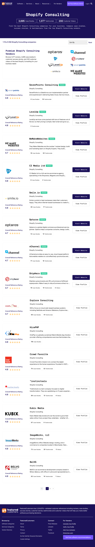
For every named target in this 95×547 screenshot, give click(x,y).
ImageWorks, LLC (39, 435)
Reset (90, 42)
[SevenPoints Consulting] (78, 65)
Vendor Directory (7, 530)
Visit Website (81, 89)
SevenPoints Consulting (43, 84)
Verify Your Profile (68, 527)
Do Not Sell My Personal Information (31, 536)
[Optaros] (55, 52)
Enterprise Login (68, 533)
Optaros (33, 219)
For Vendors (58, 4)
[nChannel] (78, 52)
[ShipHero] (78, 59)
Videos (57, 288)
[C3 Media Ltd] (55, 59)
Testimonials (46, 99)
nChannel (34, 246)
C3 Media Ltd (37, 165)
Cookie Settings (25, 539)
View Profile (81, 96)
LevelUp (33, 111)
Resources (45, 4)
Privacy (22, 530)
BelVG (33, 462)
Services (29, 4)
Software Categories (8, 524)
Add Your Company (69, 530)
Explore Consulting (41, 300)
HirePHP (34, 327)
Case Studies (35, 99)
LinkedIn (50, 527)
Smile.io (34, 192)
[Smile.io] (55, 71)
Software (20, 4)
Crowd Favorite (39, 354)
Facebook (51, 533)
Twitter (50, 530)
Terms (22, 527)
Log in (87, 3)
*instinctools (38, 381)
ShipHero (34, 273)
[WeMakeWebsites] (78, 72)
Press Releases (52, 524)
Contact (22, 533)
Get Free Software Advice (75, 3)
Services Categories (8, 527)
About (37, 4)
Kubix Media (37, 408)
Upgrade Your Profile (69, 524)
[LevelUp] (55, 65)
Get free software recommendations (78, 537)
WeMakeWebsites (38, 138)
